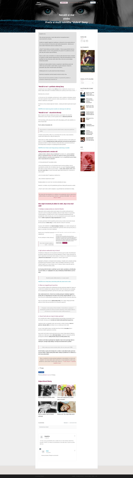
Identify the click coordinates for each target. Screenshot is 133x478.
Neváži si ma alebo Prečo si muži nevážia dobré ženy (90, 94)
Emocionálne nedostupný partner (90, 125)
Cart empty (93, 2)
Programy (80, 2)
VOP (96, 476)
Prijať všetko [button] (65, 242)
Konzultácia (76, 2)
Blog (86, 2)
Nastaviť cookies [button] (58, 242)
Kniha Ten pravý (71, 2)
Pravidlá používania (80, 476)
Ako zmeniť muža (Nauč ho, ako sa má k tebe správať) (90, 139)
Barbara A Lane (46, 374)
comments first (73, 422)
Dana (47, 451)
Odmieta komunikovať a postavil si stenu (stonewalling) (89, 132)
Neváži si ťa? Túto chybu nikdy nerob (90, 106)
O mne (84, 2)
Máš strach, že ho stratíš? (90, 119)
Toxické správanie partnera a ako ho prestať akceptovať (90, 113)
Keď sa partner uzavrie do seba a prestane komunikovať (90, 100)
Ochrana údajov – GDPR (89, 476)
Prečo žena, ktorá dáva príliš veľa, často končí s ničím (58, 281)
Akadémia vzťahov (64, 2)
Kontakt (73, 476)
